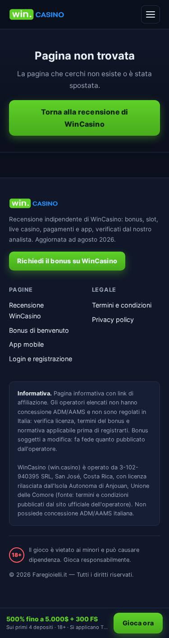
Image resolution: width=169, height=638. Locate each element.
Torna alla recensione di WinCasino (84, 117)
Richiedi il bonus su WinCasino (67, 261)
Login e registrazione (40, 359)
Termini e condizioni (121, 305)
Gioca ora (138, 623)
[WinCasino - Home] (36, 14)
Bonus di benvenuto (39, 330)
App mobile (26, 344)
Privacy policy (113, 319)
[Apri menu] (150, 14)
